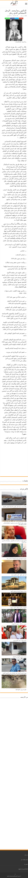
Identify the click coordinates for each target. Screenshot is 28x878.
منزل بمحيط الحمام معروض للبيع (18, 591)
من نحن (26, 854)
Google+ (21, 18)
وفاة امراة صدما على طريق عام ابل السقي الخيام (14, 506)
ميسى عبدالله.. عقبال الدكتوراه (19, 624)
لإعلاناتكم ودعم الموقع (23, 869)
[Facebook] (15, 874)
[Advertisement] (14, 459)
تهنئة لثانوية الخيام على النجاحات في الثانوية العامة (14, 673)
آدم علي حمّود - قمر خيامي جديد (18, 574)
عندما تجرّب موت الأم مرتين (19, 640)
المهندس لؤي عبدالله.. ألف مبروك (18, 607)
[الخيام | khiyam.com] (14, 3)
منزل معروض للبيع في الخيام (19, 656)
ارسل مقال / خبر (24, 859)
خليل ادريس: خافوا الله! (20, 689)
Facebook (12, 18)
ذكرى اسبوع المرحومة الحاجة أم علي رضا (16, 558)
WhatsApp (7, 18)
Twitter (17, 18)
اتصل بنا (26, 864)
